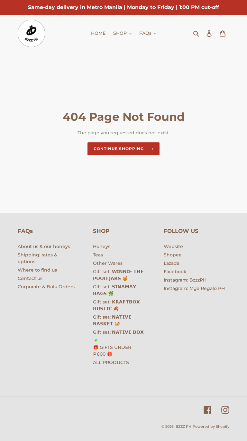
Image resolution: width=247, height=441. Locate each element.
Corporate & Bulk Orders (46, 287)
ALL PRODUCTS (111, 362)
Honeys (101, 246)
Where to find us (37, 270)
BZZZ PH (183, 426)
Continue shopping (118, 148)
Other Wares (108, 263)
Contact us (30, 278)
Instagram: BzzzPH (185, 280)
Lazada (171, 263)
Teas (98, 255)
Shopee (173, 255)
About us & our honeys (44, 246)
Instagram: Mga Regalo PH (194, 288)
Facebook (175, 271)
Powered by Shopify (211, 426)
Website (173, 246)
